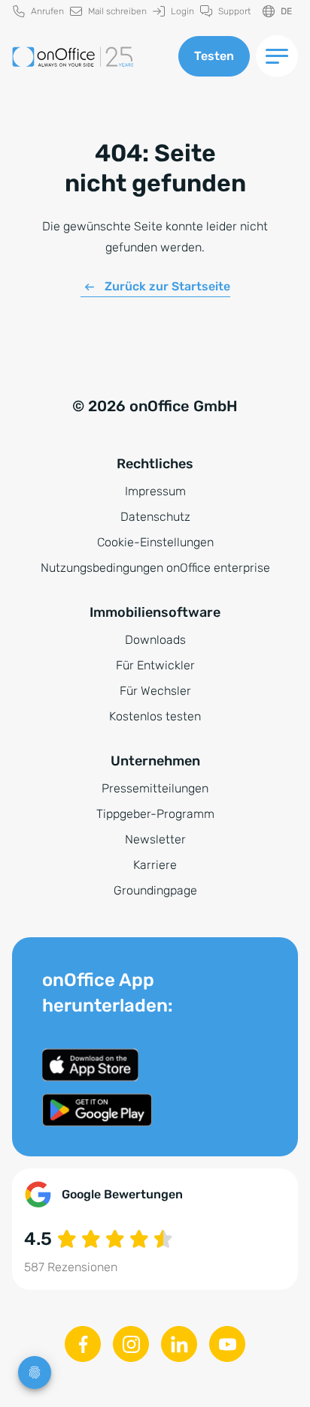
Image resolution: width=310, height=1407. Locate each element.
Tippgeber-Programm (155, 814)
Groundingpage (155, 890)
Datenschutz (155, 517)
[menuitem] (38, 12)
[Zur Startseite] (89, 57)
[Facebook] (83, 1344)
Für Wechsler (155, 691)
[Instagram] (131, 1344)
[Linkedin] (179, 1344)
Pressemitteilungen (155, 788)
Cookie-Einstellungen (155, 542)
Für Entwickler (155, 665)
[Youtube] (227, 1344)
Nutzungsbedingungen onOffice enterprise (155, 568)
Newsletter (155, 839)
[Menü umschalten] (277, 56)
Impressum (155, 491)
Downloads (155, 640)
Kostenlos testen (155, 716)
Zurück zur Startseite (167, 286)
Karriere (155, 865)
